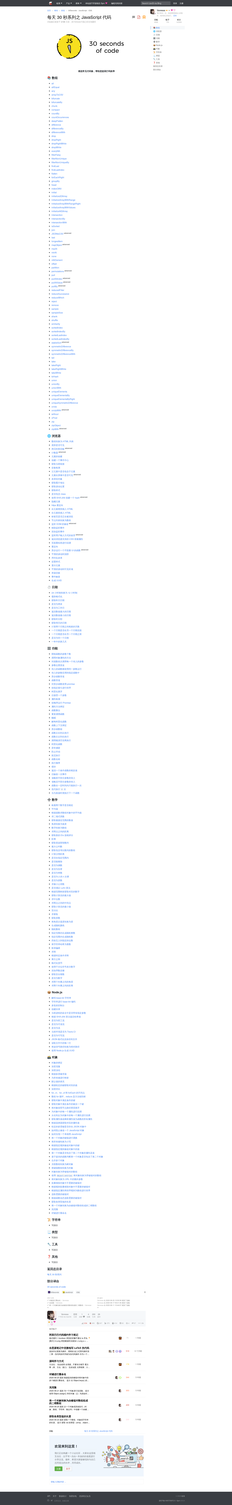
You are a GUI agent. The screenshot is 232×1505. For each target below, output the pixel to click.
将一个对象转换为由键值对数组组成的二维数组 (74, 1205)
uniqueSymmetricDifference (65, 402)
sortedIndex (57, 327)
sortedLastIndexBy (60, 338)
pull (53, 275)
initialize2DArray (59, 196)
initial (54, 192)
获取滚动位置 (58, 486)
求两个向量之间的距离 (62, 985)
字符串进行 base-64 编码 (63, 1001)
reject (54, 301)
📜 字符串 (157, 52)
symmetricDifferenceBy (63, 350)
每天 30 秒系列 (54, 1274)
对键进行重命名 (59, 1212)
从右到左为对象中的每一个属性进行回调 (71, 1115)
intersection (57, 214)
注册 (58, 1468)
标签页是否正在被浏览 (62, 516)
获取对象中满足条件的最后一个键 (68, 1104)
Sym (178, 1500)
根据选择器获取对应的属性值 (65, 1122)
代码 (90, 10)
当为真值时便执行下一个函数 (65, 792)
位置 (75, 1315)
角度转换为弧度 (59, 823)
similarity (56, 323)
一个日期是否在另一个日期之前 (67, 634)
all (53, 83)
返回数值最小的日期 (61, 615)
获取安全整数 (58, 974)
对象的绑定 (57, 1062)
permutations (58, 271)
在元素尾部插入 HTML (62, 508)
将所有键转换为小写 (61, 1141)
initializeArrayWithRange (63, 199)
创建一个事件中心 (60, 460)
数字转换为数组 (59, 827)
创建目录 (56, 1009)
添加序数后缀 (58, 970)
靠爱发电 (73, 1496)
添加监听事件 (58, 531)
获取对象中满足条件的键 (63, 1100)
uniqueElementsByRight (63, 399)
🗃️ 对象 (156, 48)
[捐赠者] (52, 1324)
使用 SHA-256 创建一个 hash (66, 497)
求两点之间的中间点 (61, 902)
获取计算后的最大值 (61, 895)
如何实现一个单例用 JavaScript (66, 1134)
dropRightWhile (59, 143)
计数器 (55, 452)
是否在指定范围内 (60, 857)
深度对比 (56, 1088)
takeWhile (56, 372)
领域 (56, 10)
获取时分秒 (57, 619)
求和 (54, 951)
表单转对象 (57, 478)
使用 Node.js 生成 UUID (63, 1050)
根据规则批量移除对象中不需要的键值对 (71, 1186)
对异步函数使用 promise (63, 683)
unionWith (56, 387)
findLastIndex (58, 169)
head (54, 184)
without (55, 414)
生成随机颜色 (58, 925)
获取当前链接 (58, 463)
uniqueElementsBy (61, 395)
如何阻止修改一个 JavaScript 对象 (68, 1130)
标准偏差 (56, 947)
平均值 (55, 808)
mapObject (57, 245)
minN (54, 252)
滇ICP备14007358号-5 (167, 1500)
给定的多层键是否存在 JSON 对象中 (69, 1126)
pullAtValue (57, 282)
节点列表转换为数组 (61, 520)
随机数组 (56, 929)
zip (53, 421)
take (54, 361)
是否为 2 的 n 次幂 (60, 876)
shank (54, 316)
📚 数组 (156, 27)
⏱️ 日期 (156, 34)
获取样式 (56, 490)
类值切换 (56, 572)
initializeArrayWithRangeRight (66, 203)
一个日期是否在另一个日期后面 (67, 630)
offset (54, 263)
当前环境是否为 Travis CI (64, 1031)
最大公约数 (57, 846)
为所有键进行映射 (60, 1077)
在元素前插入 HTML (61, 512)
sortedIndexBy (58, 331)
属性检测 (56, 698)
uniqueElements (59, 391)
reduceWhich (58, 297)
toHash (55, 376)
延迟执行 (56, 755)
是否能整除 (57, 861)
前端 (63, 10)
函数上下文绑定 (59, 725)
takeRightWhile (59, 369)
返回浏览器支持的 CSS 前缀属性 (67, 539)
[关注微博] (52, 1500)
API (48, 1496)
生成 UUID (57, 580)
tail (53, 357)
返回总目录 (158, 66)
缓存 (54, 766)
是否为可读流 (58, 1024)
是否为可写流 (58, 1035)
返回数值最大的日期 (61, 611)
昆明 (175, 15)
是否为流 (56, 1027)
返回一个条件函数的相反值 (64, 770)
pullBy (55, 286)
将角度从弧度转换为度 (62, 921)
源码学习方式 (56, 1361)
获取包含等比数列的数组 (63, 850)
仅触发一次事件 (59, 774)
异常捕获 (56, 747)
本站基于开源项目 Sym (95, 3)
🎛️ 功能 (156, 38)
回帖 (156, 20)
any (53, 90)
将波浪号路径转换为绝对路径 (65, 1046)
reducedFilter (58, 290)
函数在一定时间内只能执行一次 (67, 785)
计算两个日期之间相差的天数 (65, 626)
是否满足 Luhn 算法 (61, 887)
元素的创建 (57, 456)
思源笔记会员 (84, 1496)
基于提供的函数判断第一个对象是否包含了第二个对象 (77, 1156)
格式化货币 (57, 962)
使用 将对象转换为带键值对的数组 (76, 1175)
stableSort (56, 342)
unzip (54, 406)
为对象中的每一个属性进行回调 (67, 1111)
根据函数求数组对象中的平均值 (67, 812)
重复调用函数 (58, 714)
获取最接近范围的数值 (62, 820)
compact (56, 109)
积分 (179, 20)
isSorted (55, 226)
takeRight (56, 365)
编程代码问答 (116, 3)
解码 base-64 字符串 (61, 997)
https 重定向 (57, 505)
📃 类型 (156, 55)
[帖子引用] (48, 1300)
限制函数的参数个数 (61, 653)
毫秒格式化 (57, 596)
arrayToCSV (57, 94)
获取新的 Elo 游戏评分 (62, 835)
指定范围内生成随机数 (62, 936)
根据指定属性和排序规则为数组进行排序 (71, 1190)
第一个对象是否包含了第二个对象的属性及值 (73, 1152)
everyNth (56, 151)
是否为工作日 (58, 607)
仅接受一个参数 (59, 695)
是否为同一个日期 (60, 637)
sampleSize (57, 312)
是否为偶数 (57, 865)
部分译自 (157, 69)
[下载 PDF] (138, 17)
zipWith (55, 429)
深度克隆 (56, 1066)
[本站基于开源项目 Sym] (48, 1500)
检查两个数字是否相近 (62, 805)
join (53, 229)
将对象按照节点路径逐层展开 (65, 1107)
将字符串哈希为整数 (61, 944)
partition (55, 267)
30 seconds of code (56, 1286)
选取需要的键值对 (60, 1194)
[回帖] (133, 17)
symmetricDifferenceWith (63, 353)
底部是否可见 (58, 445)
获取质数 (56, 917)
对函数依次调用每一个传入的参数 (68, 661)
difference (56, 124)
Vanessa (65, 1300)
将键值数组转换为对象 (62, 1167)
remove (55, 305)
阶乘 (54, 838)
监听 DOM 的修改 (60, 524)
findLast (55, 166)
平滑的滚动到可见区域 (62, 569)
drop (54, 136)
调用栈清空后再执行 (61, 740)
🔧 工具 (156, 59)
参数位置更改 (58, 665)
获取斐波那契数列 (60, 842)
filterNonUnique (59, 158)
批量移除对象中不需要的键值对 (67, 1182)
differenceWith (58, 132)
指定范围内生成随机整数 (63, 932)
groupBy (56, 181)
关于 (68, 1468)
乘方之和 (56, 959)
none (54, 256)
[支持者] (54, 1322)
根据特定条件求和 (60, 955)
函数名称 (56, 759)
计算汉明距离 (58, 853)
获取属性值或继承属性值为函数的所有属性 (72, 1119)
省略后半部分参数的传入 (63, 781)
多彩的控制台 (58, 1005)
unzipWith (56, 410)
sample (55, 308)
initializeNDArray (60, 211)
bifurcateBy (57, 102)
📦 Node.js (157, 45)
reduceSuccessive (60, 293)
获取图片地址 (58, 482)
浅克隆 (55, 1209)
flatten (54, 173)
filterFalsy (56, 154)
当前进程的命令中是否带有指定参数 (69, 1012)
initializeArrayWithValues (63, 207)
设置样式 (56, 561)
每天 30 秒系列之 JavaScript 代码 (98, 1431)
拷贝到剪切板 (58, 448)
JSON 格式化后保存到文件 (64, 1039)
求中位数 (56, 899)
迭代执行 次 (59, 789)
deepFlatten (57, 121)
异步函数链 (57, 729)
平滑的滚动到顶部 (60, 554)
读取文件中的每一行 (61, 1042)
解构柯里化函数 (59, 721)
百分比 (55, 910)
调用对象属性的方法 (61, 657)
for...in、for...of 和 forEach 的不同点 (68, 1092)
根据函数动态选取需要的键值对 (67, 1197)
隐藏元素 (56, 501)
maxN (54, 248)
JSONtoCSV (58, 233)
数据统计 (63, 1496)
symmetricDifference (61, 346)
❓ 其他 (156, 62)
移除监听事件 (58, 527)
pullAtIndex (57, 278)
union (54, 380)
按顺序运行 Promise (61, 702)
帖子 (167, 20)
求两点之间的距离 (60, 831)
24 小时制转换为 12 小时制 (64, 592)
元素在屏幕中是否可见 (62, 475)
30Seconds (72, 10)
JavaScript (83, 10)
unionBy (55, 384)
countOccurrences (60, 117)
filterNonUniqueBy (60, 162)
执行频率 (56, 762)
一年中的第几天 (59, 641)
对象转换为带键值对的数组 (64, 1171)
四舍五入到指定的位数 (62, 940)
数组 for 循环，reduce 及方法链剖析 (69, 1096)
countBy (55, 113)
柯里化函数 (57, 744)
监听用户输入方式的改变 (63, 535)
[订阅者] (49, 1322)
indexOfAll (56, 188)
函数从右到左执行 (60, 732)
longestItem (57, 241)
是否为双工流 (58, 1020)
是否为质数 (57, 880)
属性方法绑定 (58, 706)
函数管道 (56, 680)
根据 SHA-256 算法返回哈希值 (66, 1016)
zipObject (56, 425)
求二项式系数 (58, 816)
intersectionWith (59, 222)
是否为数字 (57, 977)
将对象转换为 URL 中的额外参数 (67, 1179)
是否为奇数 (57, 872)
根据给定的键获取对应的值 (64, 1085)
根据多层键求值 (59, 1073)
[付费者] (52, 1322)
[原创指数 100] (144, 17)
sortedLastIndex (59, 335)
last (53, 237)
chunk (54, 105)
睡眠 (54, 717)
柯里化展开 (57, 691)
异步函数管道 (58, 676)
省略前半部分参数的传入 (63, 777)
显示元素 (56, 565)
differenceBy (58, 128)
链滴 (183, 1496)
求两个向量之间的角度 (62, 981)
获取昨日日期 (58, 600)
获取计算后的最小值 (61, 906)
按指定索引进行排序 (61, 687)
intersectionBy (58, 218)
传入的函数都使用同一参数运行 (67, 668)
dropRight (56, 139)
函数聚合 (56, 710)
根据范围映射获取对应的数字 (65, 891)
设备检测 (56, 467)
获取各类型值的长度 (61, 1201)
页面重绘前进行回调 (61, 542)
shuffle (55, 320)
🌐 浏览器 (157, 31)
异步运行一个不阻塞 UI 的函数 (66, 550)
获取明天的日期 (59, 622)
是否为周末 (57, 603)
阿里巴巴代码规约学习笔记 (63, 1334)
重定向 (55, 546)
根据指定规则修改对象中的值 (65, 1149)
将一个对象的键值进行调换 (64, 1137)
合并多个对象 (58, 1160)
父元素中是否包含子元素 (63, 471)
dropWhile (56, 147)
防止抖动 (56, 751)
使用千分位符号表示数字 (63, 966)
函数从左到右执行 (60, 736)
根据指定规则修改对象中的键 (65, 1145)
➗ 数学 (156, 41)
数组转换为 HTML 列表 (63, 441)
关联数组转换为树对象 (62, 1164)
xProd (54, 417)
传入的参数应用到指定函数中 (65, 672)
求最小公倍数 (58, 884)
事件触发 (56, 576)
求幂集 (55, 914)
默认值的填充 (58, 1081)
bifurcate (56, 98)
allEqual (55, 87)
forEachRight (58, 177)
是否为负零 (57, 869)
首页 (49, 10)
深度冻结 (56, 1070)
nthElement (57, 260)
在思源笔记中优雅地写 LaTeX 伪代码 (69, 1348)
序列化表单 (57, 557)
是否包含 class (59, 493)
